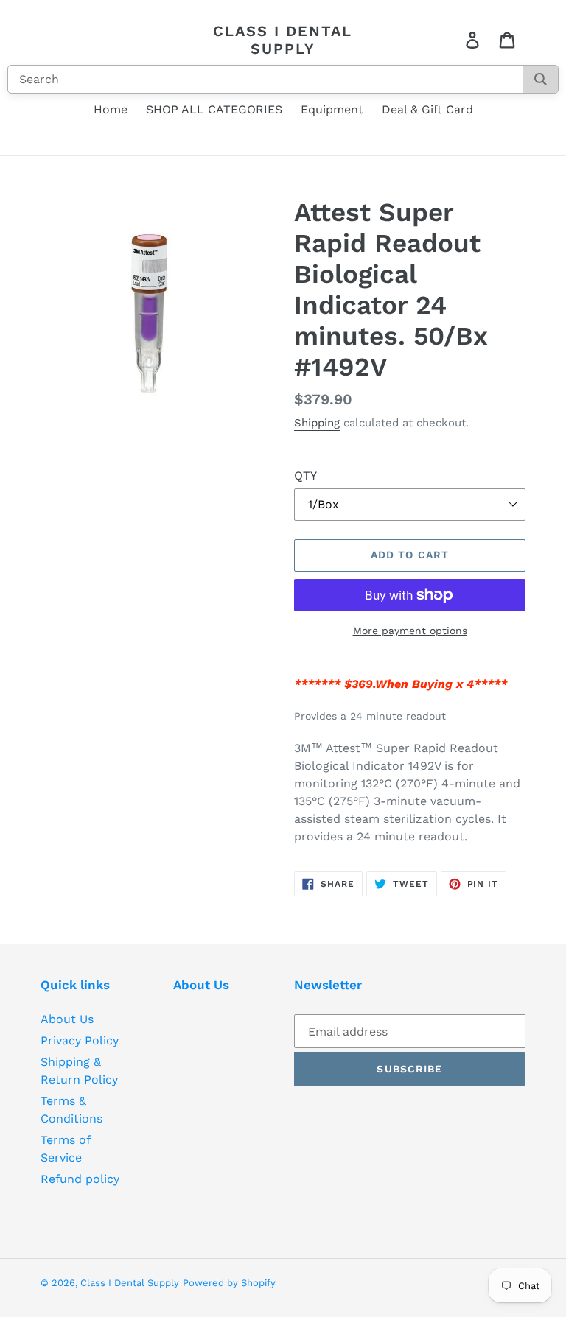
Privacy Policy (80, 1040)
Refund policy (80, 1179)
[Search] (540, 79)
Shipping (317, 422)
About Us (67, 1019)
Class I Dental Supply (282, 39)
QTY (305, 475)
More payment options (410, 630)
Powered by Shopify (229, 1282)
